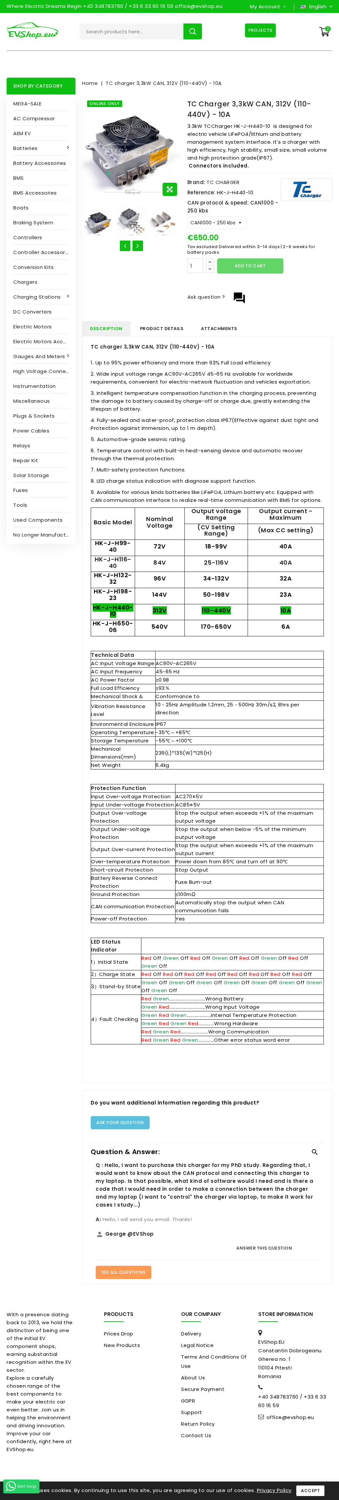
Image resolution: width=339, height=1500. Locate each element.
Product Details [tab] (162, 328)
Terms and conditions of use (214, 1361)
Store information (285, 1314)
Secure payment (202, 1389)
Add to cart (250, 266)
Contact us (196, 1435)
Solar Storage (31, 475)
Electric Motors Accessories (44, 341)
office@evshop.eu (290, 1417)
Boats (21, 207)
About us (193, 1377)
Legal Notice (197, 1345)
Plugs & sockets (34, 415)
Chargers (25, 282)
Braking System (33, 222)
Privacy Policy (274, 1490)
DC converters (32, 311)
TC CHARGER (223, 182)
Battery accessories (39, 163)
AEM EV (22, 133)
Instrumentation (34, 386)
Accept (310, 1490)
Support (191, 1412)
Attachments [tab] (219, 328)
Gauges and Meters (39, 356)
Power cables (31, 430)
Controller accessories (43, 252)
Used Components (38, 519)
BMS (18, 177)
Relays (21, 445)
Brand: (196, 182)
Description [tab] (106, 328)
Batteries (25, 148)
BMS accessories (35, 192)
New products (122, 1345)
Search (192, 31)
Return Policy (198, 1423)
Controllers (27, 237)
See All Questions (123, 1272)
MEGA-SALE (27, 103)
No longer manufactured (44, 534)
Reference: (201, 192)
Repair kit (25, 460)
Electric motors (32, 326)
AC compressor (34, 118)
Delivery (191, 1333)
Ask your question (120, 1122)
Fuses (20, 490)
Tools (20, 505)
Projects (260, 30)
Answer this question (264, 1248)
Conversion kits (33, 267)
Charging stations (37, 296)
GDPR (188, 1400)
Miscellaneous (31, 400)
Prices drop (118, 1333)
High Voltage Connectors (44, 371)
